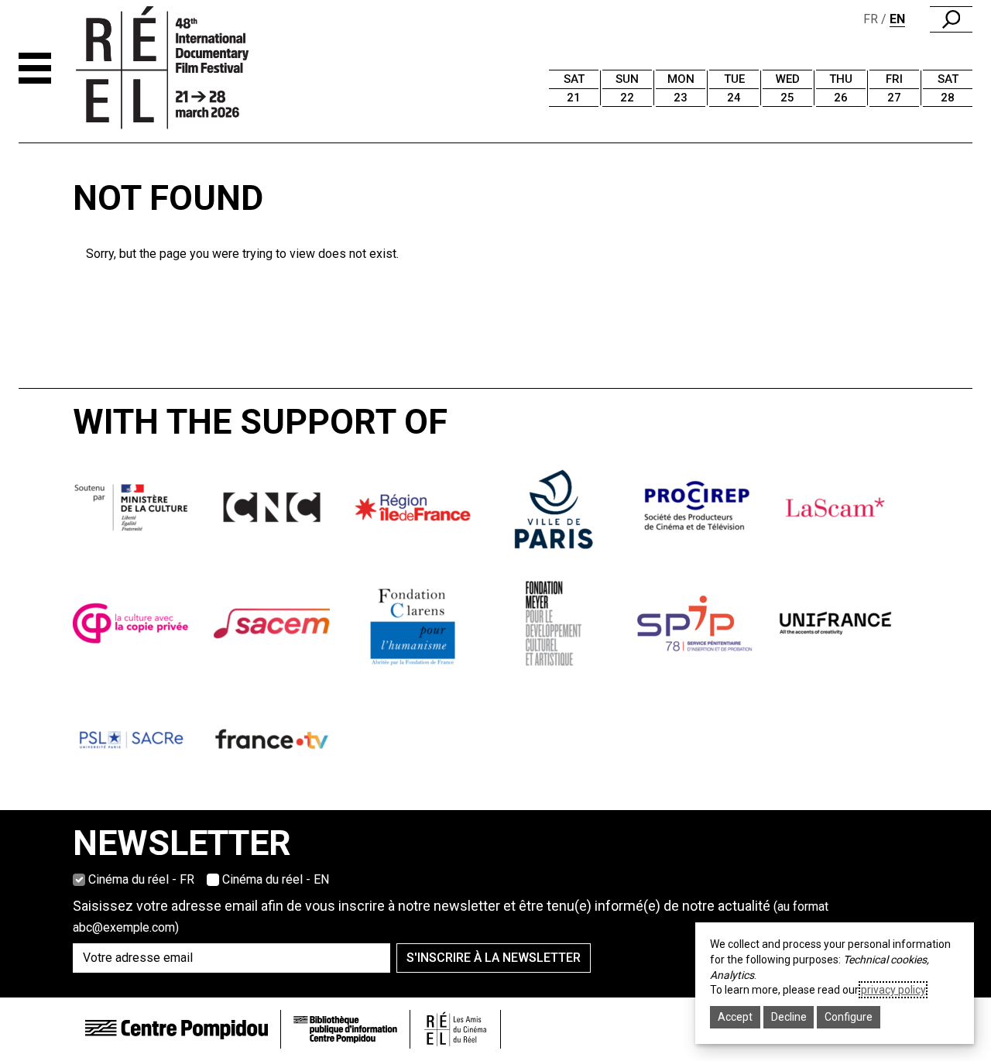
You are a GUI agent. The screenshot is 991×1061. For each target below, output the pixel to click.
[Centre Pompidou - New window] (176, 1029)
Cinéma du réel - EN (275, 879)
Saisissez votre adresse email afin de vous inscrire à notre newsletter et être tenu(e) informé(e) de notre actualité (450, 916)
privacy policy (893, 990)
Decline (789, 1017)
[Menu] (35, 68)
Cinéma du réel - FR (141, 879)
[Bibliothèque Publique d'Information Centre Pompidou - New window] (345, 1029)
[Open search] (951, 19)
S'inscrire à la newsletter (493, 957)
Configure (849, 1017)
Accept (735, 1017)
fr (870, 19)
